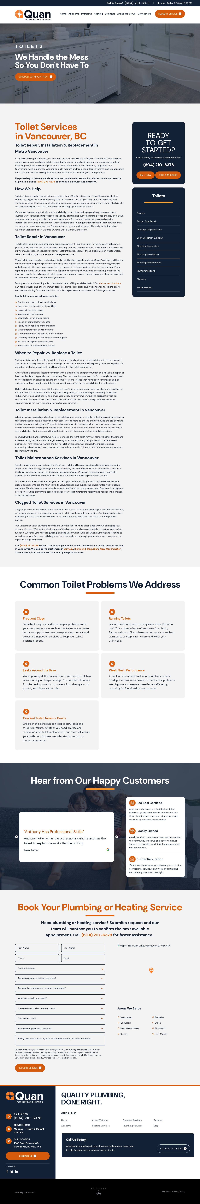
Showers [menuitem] (141, 279)
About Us (66, 1125)
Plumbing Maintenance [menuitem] (149, 262)
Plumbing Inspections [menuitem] (148, 246)
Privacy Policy (178, 1191)
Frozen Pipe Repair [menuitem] (147, 221)
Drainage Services (132, 1120)
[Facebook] (7, 1171)
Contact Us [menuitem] (144, 13)
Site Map (166, 1191)
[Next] (116, 837)
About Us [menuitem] (74, 13)
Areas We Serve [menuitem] (126, 13)
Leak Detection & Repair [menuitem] (150, 237)
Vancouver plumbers (110, 283)
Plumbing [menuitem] (86, 13)
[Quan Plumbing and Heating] (33, 15)
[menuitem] (166, 1191)
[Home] (24, 1099)
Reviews (158, 1120)
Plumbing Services (132, 1125)
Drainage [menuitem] (110, 13)
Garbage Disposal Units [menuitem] (149, 229)
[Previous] (17, 837)
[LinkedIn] (16, 1171)
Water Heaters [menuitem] (145, 287)
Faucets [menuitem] (141, 213)
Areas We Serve (100, 1120)
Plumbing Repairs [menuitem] (146, 270)
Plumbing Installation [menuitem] (148, 254)
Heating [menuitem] (98, 13)
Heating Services (101, 1125)
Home (64, 1120)
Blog (156, 1125)
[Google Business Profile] (11, 1171)
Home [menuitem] (63, 13)
